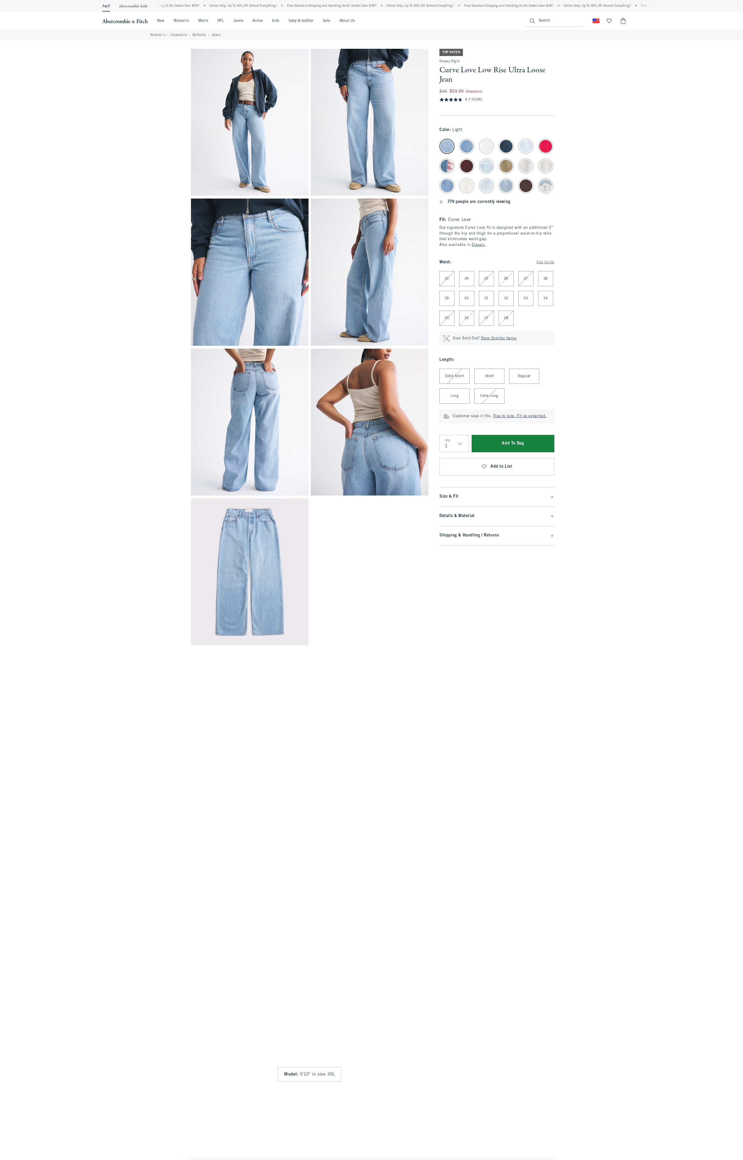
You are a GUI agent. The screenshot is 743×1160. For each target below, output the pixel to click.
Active (258, 21)
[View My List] (609, 21)
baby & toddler (301, 21)
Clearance (179, 35)
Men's (203, 21)
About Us (347, 21)
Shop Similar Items (498, 338)
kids (275, 21)
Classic (478, 245)
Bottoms (199, 35)
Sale (326, 21)
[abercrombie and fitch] (125, 21)
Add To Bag (513, 443)
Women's (181, 21)
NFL (220, 21)
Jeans (238, 21)
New (160, 21)
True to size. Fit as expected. (520, 416)
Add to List (501, 467)
